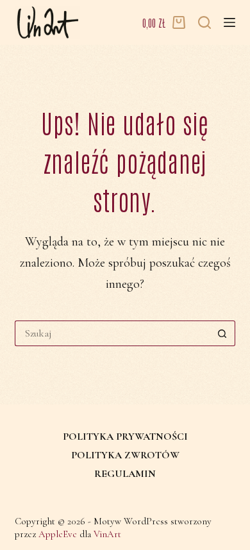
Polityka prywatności (125, 436)
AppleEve (57, 534)
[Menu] (229, 22)
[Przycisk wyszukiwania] (222, 333)
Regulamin (125, 473)
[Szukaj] (204, 22)
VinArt (107, 534)
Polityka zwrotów (125, 455)
